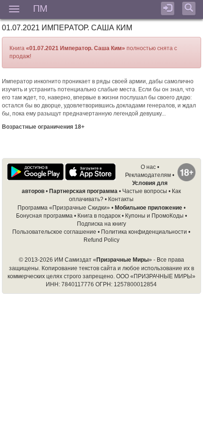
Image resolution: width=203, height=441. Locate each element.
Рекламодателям (148, 175)
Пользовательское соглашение (54, 232)
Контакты (121, 199)
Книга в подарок (98, 215)
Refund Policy (101, 240)
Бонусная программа (44, 215)
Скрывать (101, 428)
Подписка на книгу (101, 223)
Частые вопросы (144, 191)
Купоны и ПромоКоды (154, 215)
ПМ (40, 7)
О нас (148, 167)
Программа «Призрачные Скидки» (63, 207)
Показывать (151, 412)
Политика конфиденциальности (144, 232)
